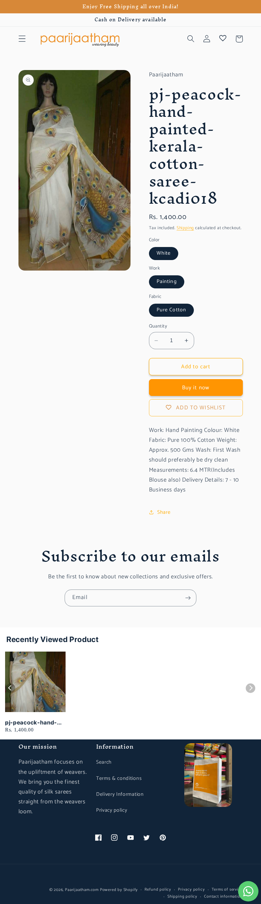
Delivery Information (120, 794)
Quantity (158, 326)
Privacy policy (111, 810)
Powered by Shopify (119, 889)
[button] (22, 39)
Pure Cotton (172, 310)
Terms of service (227, 889)
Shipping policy (182, 896)
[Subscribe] (188, 598)
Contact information (223, 896)
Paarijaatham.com (82, 889)
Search (104, 762)
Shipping (185, 227)
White (164, 253)
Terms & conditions (119, 778)
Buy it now (196, 387)
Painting (167, 281)
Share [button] (163, 512)
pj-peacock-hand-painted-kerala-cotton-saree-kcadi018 (31, 722)
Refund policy (158, 889)
